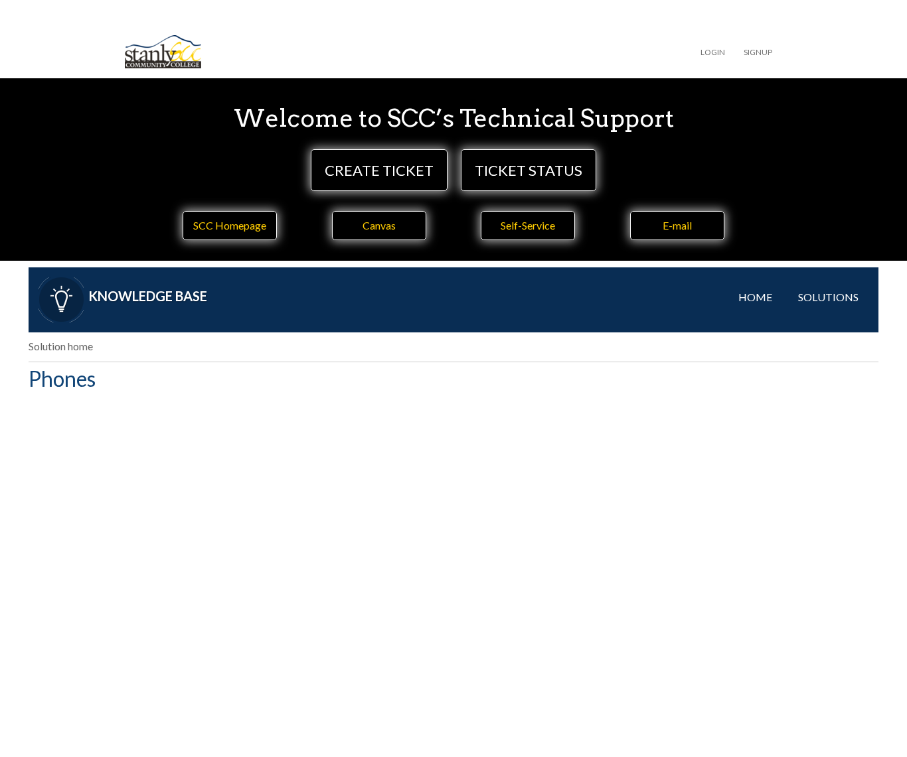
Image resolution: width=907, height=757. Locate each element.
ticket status (528, 170)
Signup (758, 52)
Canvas (379, 225)
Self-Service (528, 225)
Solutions (828, 297)
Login (713, 52)
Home (755, 297)
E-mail (677, 225)
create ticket (379, 170)
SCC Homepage (229, 225)
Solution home (61, 346)
